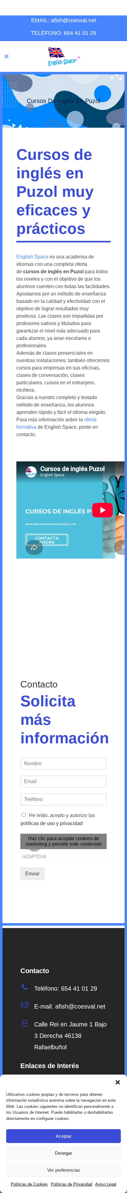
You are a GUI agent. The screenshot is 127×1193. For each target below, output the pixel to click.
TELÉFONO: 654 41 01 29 (63, 33)
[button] (118, 1082)
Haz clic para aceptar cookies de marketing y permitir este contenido (64, 841)
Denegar (63, 1153)
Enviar (32, 873)
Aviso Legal (105, 1184)
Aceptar (64, 1136)
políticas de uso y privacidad (52, 823)
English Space (32, 256)
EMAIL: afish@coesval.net (63, 20)
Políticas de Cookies (29, 1184)
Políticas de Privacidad (71, 1184)
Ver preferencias (63, 1170)
